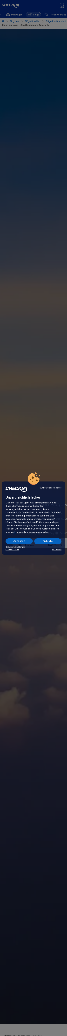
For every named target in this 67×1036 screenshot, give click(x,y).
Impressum (56, 549)
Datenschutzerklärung (15, 547)
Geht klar (48, 541)
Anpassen (19, 541)
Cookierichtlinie (12, 549)
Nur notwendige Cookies (50, 488)
